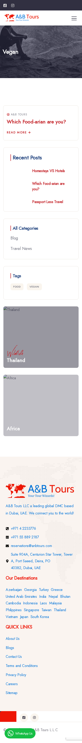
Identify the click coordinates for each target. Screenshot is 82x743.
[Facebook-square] (24, 717)
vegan (34, 286)
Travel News (21, 249)
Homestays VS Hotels (48, 170)
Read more (17, 132)
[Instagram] (34, 717)
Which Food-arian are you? (36, 121)
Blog (14, 238)
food (17, 286)
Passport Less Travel (47, 201)
